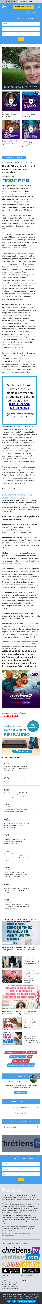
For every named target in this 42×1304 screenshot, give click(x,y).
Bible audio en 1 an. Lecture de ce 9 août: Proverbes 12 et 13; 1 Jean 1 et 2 (31, 1025)
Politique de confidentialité (26, 1301)
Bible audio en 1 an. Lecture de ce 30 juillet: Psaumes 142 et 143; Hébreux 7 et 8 (32, 1039)
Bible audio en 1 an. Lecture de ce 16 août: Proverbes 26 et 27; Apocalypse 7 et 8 (20, 1012)
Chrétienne (32, 1053)
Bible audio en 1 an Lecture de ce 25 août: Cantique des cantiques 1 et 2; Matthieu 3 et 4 (21, 949)
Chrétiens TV (17, 616)
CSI (29, 1057)
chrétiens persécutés (18, 1057)
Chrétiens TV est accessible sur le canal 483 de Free (10, 115)
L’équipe (23, 1280)
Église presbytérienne (20, 1061)
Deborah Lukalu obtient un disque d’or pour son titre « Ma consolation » (10, 143)
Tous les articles (20, 1092)
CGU (3, 1278)
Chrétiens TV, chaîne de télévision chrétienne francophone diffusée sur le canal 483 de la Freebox (10, 1285)
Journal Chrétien (27, 500)
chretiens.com (13, 648)
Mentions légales (26, 1278)
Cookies (4, 1280)
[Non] (40, 1298)
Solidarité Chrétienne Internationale (20, 1065)
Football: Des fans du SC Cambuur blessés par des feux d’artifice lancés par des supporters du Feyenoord (31, 977)
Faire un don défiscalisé (23, 7)
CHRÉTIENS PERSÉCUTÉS (14, 157)
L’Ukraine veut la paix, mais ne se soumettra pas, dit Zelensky (31, 963)
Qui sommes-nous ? (27, 1275)
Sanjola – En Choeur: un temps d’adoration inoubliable (30, 115)
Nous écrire (6, 1275)
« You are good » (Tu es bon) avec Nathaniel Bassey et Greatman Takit (30, 144)
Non (14, 1301)
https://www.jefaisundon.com (19, 666)
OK (9, 1301)
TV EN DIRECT (10, 715)
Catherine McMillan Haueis (15, 1053)
